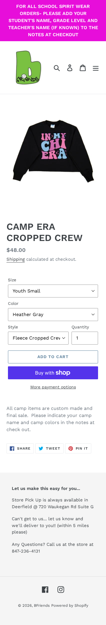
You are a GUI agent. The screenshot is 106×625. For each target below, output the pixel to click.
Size (12, 279)
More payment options (53, 387)
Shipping (15, 259)
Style (13, 327)
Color (13, 303)
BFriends (42, 605)
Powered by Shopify (69, 605)
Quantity (80, 327)
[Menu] (95, 67)
